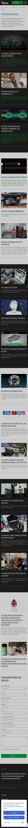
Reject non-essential (14, 817)
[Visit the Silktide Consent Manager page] (22, 822)
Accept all (14, 813)
